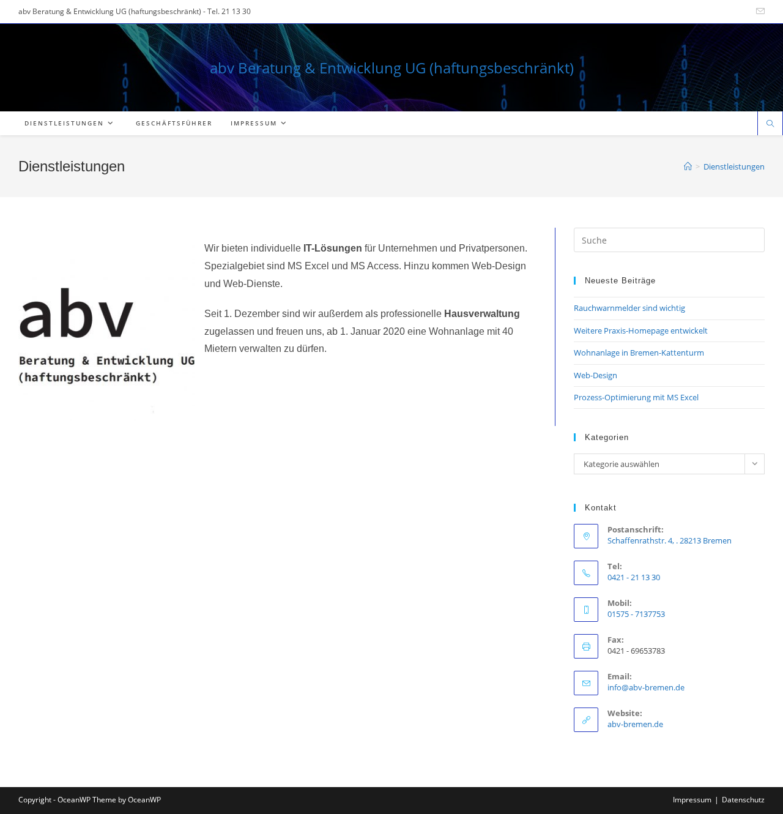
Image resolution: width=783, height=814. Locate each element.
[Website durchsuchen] (770, 124)
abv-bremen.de (635, 724)
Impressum (692, 799)
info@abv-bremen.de (646, 687)
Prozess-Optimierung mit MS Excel (636, 397)
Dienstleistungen (734, 166)
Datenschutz (743, 799)
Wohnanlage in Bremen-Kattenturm (639, 352)
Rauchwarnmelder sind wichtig (629, 307)
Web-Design (595, 375)
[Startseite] (688, 166)
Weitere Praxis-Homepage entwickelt (641, 330)
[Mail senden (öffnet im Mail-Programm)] (758, 12)
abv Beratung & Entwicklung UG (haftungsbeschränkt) (392, 68)
